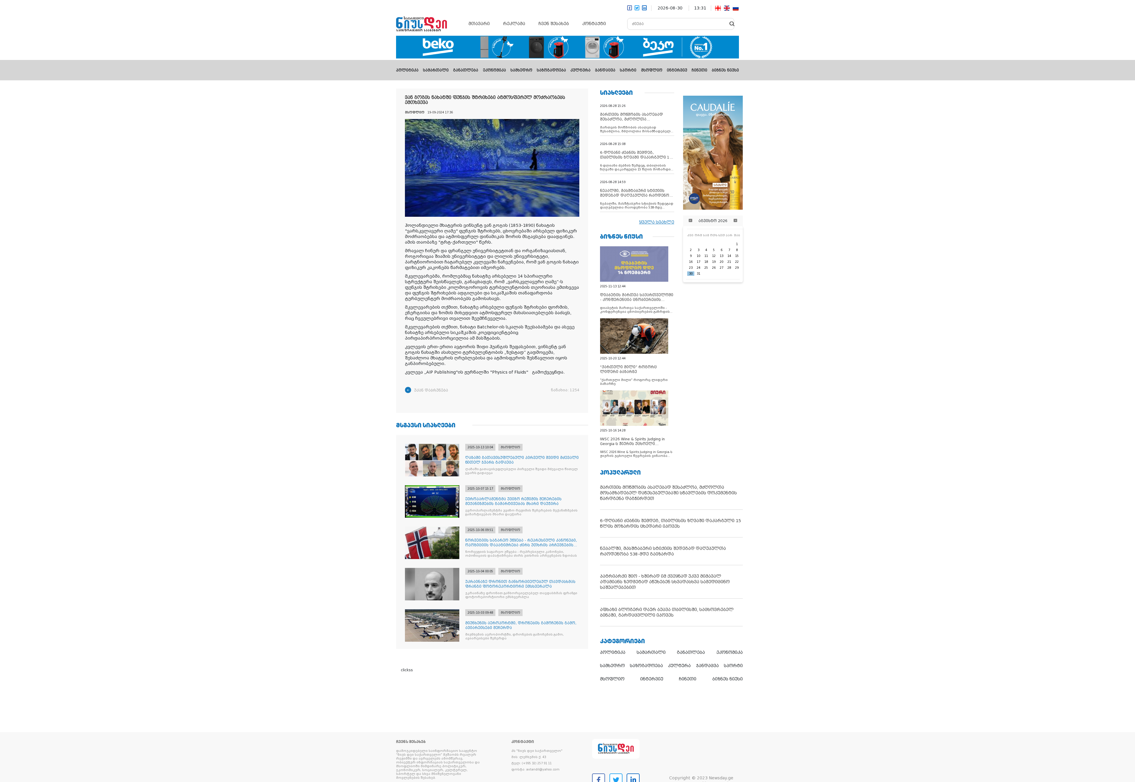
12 (714, 256)
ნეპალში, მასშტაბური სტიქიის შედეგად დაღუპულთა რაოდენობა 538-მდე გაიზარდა (663, 551)
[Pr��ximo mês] (735, 221)
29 (737, 267)
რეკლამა (514, 23)
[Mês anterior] (690, 221)
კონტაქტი (594, 23)
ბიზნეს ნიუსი (725, 70)
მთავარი (479, 23)
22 (737, 261)
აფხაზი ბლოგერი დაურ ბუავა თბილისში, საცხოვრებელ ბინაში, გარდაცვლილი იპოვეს (667, 612)
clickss (407, 670)
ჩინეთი (699, 70)
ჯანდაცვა (605, 70)
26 (714, 267)
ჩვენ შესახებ (554, 23)
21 (729, 261)
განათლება (465, 70)
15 (737, 256)
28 (729, 267)
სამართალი (436, 70)
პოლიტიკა (407, 70)
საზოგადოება (551, 70)
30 (691, 273)
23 (691, 267)
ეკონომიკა (494, 70)
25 (706, 267)
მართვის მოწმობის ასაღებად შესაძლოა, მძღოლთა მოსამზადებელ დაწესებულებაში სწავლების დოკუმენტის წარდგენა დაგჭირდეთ (668, 493)
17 (698, 261)
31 (698, 273)
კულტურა (580, 70)
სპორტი (628, 70)
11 (706, 256)
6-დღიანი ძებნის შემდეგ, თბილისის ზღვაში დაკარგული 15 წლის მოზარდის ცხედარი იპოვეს (670, 523)
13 (721, 256)
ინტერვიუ (677, 70)
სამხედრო (521, 70)
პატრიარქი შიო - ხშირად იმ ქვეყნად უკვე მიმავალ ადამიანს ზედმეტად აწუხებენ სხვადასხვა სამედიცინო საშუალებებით (665, 582)
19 (714, 261)
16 (691, 261)
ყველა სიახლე (656, 222)
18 (706, 261)
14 (729, 256)
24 (698, 267)
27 (721, 267)
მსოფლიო (651, 70)
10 (698, 256)
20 (721, 261)
